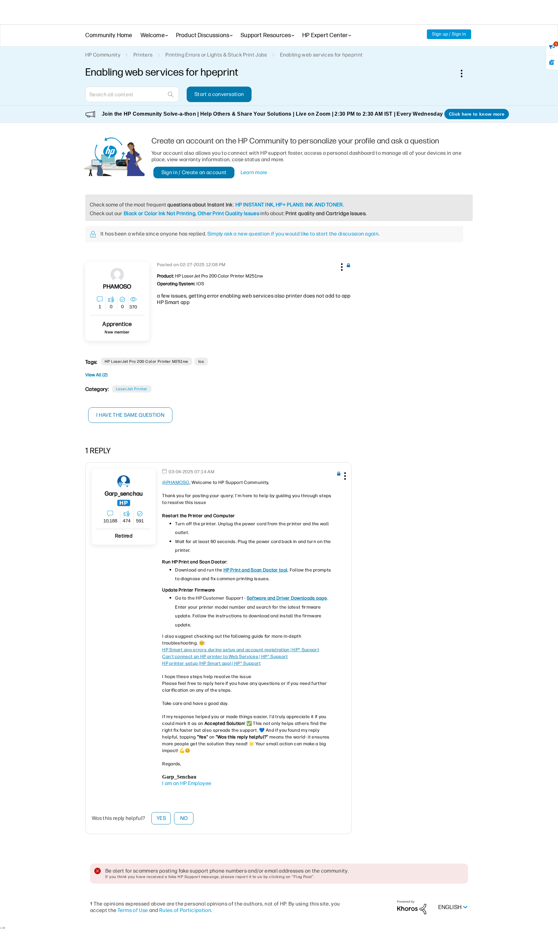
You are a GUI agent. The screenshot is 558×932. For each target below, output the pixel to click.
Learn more (254, 172)
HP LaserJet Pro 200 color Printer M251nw (146, 361)
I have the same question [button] (130, 415)
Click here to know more (476, 114)
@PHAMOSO (176, 482)
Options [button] (465, 73)
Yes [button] (161, 818)
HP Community (102, 55)
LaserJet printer (132, 389)
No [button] (184, 818)
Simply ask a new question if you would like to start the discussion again (292, 234)
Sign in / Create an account (194, 172)
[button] (341, 266)
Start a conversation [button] (219, 94)
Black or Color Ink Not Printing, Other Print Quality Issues (191, 213)
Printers (143, 55)
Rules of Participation (185, 910)
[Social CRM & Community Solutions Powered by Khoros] (411, 907)
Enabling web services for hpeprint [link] (321, 55)
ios (201, 361)
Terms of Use (133, 910)
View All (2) (96, 375)
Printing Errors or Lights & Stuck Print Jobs (216, 55)
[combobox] (132, 94)
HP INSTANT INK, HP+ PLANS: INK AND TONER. (289, 205)
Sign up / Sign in (449, 34)
